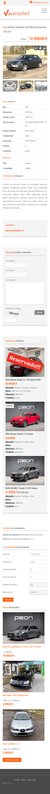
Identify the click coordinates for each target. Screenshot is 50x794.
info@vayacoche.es (40, 2)
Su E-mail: (10, 270)
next (44, 62)
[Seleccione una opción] (36, 48)
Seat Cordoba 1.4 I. (11, 743)
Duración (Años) (9, 577)
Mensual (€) (7, 592)
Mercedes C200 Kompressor (16, 695)
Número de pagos (10, 584)
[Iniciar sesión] (5, 3)
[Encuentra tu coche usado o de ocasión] (17, 12)
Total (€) (6, 554)
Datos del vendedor (13, 230)
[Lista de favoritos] (40, 48)
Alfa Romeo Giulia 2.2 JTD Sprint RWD (23, 379)
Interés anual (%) (9, 569)
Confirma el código (13, 308)
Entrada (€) (7, 562)
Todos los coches (12, 760)
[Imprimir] (45, 48)
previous (5, 62)
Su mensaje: (11, 280)
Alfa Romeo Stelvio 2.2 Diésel (19, 433)
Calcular (8, 599)
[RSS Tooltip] (22, 230)
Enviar (39, 312)
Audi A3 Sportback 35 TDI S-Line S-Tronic (22, 646)
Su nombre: (11, 261)
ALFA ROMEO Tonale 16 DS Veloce (22, 488)
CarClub (8, 783)
